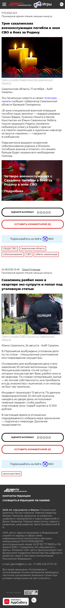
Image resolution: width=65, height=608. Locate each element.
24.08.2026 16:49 (11, 269)
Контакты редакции (17, 496)
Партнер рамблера (13, 592)
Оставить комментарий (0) (32, 224)
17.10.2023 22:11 (9, 13)
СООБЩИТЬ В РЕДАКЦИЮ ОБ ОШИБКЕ (26, 500)
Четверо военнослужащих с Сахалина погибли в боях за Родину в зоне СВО (28, 180)
